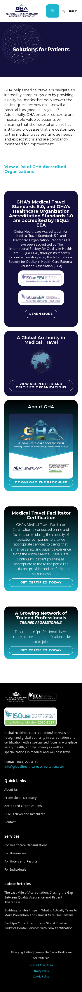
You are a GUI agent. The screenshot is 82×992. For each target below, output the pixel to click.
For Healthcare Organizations (25, 845)
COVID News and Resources (24, 814)
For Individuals (15, 869)
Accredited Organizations (23, 806)
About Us (11, 789)
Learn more (41, 314)
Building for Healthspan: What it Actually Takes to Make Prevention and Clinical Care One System (40, 912)
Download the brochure (41, 482)
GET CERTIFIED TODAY (41, 582)
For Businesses (15, 853)
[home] (21, 11)
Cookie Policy (41, 976)
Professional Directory (20, 798)
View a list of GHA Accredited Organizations (35, 169)
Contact (10, 822)
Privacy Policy (41, 971)
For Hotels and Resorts (20, 861)
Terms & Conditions (41, 965)
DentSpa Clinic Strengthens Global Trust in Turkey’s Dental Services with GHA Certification (38, 925)
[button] (52, 11)
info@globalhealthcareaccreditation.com (34, 766)
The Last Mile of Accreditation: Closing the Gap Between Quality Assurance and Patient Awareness (38, 897)
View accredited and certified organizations (41, 385)
